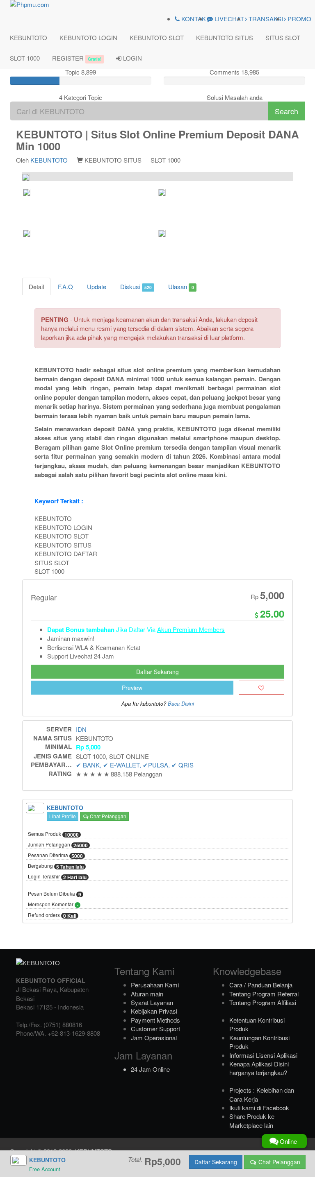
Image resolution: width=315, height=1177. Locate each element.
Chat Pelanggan (107, 816)
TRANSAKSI (265, 18)
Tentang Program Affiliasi (262, 1002)
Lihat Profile (62, 816)
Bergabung (56, 866)
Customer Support (155, 1028)
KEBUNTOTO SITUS (224, 37)
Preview (132, 688)
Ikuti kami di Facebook (259, 1107)
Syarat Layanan (152, 1002)
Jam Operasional (154, 1037)
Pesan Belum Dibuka (54, 894)
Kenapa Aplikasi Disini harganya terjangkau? (259, 1068)
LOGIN (131, 58)
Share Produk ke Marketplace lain (251, 1120)
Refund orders (52, 915)
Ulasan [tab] (181, 286)
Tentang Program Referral (264, 993)
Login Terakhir (57, 877)
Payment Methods (155, 1020)
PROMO (298, 18)
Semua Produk (53, 834)
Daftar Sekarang (157, 672)
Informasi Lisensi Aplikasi (263, 1055)
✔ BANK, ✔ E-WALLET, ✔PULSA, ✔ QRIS (135, 765)
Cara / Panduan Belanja (260, 984)
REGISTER (76, 58)
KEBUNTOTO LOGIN (88, 37)
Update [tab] (96, 286)
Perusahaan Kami (155, 984)
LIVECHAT (228, 18)
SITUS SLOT (282, 37)
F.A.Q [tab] (65, 286)
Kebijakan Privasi (154, 1011)
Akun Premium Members (191, 629)
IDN (81, 729)
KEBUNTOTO (28, 37)
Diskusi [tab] (136, 286)
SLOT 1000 (25, 58)
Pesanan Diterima (55, 855)
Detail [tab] (36, 286)
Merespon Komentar (53, 905)
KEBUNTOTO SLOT (157, 37)
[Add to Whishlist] (261, 688)
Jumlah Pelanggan (58, 845)
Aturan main (147, 993)
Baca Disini (181, 703)
